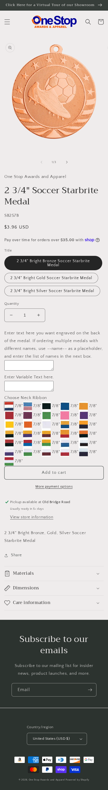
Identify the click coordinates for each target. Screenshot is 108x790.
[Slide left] (41, 162)
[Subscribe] (90, 690)
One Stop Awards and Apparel (47, 780)
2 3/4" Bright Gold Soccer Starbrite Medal (51, 278)
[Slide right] (66, 162)
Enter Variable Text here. (29, 377)
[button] (7, 22)
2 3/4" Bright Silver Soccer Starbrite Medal (52, 291)
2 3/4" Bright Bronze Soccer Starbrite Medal (53, 263)
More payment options (54, 486)
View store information (31, 517)
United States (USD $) (51, 739)
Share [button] (16, 555)
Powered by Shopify (77, 780)
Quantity (11, 304)
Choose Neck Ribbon (25, 397)
